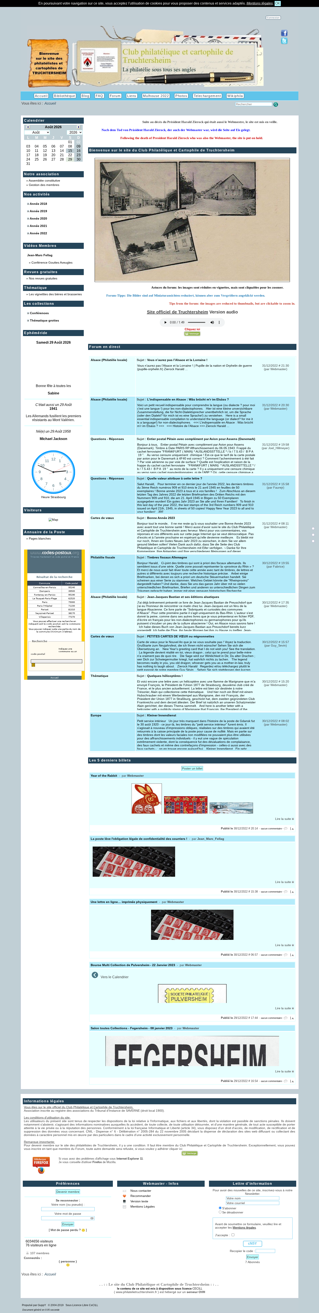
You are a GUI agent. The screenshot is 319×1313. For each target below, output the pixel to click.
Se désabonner (232, 1212)
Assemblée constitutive (44, 180)
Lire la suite (283, 819)
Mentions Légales (142, 1206)
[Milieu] (313, 534)
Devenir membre (67, 1191)
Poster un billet (192, 768)
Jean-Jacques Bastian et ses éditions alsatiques (183, 597)
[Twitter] (284, 43)
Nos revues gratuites (43, 278)
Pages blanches (40, 538)
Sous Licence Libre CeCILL (82, 1305)
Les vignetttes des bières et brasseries (55, 294)
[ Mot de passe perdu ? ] (68, 1230)
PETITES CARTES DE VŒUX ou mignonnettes (180, 636)
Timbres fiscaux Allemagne (167, 557)
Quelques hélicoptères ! (165, 676)
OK (277, 3)
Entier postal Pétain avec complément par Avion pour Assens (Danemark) (201, 439)
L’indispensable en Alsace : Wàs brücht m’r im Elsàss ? (188, 399)
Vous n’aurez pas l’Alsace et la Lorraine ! (177, 360)
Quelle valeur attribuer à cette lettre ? (174, 478)
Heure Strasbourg (53, 497)
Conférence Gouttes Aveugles (51, 262)
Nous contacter (140, 1190)
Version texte (139, 1201)
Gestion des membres (44, 185)
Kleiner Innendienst (161, 715)
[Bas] (313, 541)
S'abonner (229, 1208)
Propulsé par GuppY (34, 1305)
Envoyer (68, 1224)
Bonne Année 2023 (161, 518)
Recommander (140, 1196)
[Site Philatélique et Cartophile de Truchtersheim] (146, 87)
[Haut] (313, 528)
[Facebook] (284, 35)
